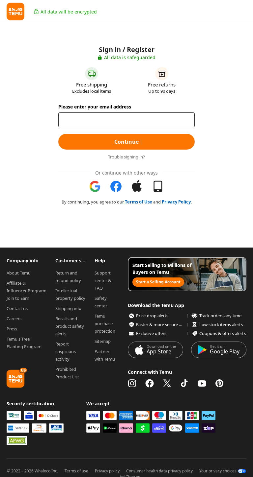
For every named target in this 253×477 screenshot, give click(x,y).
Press (12, 329)
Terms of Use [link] (138, 202)
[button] (15, 11)
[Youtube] (202, 383)
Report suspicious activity (66, 351)
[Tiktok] (184, 383)
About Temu (19, 273)
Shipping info (68, 308)
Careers (14, 319)
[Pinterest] (219, 383)
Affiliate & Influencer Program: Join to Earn (27, 290)
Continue (126, 141)
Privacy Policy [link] (176, 202)
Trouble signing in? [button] (126, 157)
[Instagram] (132, 383)
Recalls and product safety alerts (70, 326)
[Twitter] (167, 383)
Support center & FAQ (103, 280)
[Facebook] (149, 383)
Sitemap (103, 341)
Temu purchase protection (105, 323)
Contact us (17, 308)
